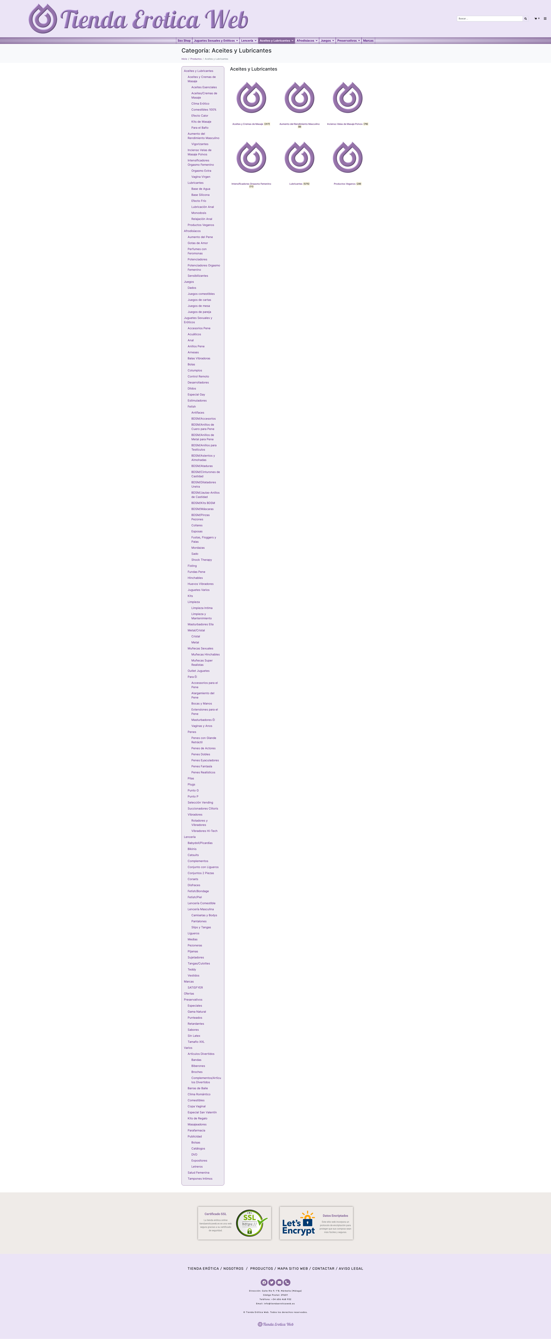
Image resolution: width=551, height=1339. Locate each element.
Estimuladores (197, 400)
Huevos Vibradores (201, 584)
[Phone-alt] (287, 1282)
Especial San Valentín (202, 1112)
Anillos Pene (196, 346)
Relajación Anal (201, 219)
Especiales (195, 1005)
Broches (196, 1072)
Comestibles (196, 1100)
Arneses (193, 352)
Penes (192, 732)
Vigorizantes (199, 144)
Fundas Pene (196, 572)
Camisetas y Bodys (204, 915)
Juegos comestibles (201, 294)
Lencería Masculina (201, 909)
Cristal (195, 636)
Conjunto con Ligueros (203, 867)
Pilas (191, 778)
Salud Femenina (198, 1172)
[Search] (525, 19)
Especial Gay (196, 394)
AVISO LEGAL (351, 1269)
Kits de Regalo (197, 1118)
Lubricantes (195, 182)
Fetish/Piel (195, 897)
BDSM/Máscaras (202, 509)
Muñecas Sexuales (200, 648)
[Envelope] (279, 1282)
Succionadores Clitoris (203, 808)
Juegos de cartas (199, 300)
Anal (191, 340)
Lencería (190, 837)
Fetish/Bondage (198, 891)
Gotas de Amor (198, 243)
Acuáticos (194, 334)
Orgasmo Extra (201, 170)
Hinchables (195, 578)
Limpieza (194, 602)
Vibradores (195, 814)
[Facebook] (264, 1282)
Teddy (192, 969)
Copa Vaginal (197, 1106)
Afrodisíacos (192, 231)
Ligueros (193, 933)
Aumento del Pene (200, 237)
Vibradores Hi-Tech (204, 831)
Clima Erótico (200, 103)
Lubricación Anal (202, 207)
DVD (194, 1154)
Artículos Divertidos (201, 1054)
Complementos (198, 861)
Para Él (192, 677)
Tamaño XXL (196, 1041)
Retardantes (196, 1023)
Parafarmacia (196, 1130)
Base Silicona (200, 195)
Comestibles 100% (203, 109)
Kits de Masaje (201, 121)
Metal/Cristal (196, 630)
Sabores (193, 1029)
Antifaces (197, 412)
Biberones (198, 1066)
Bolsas (195, 1142)
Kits (190, 596)
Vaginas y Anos (201, 726)
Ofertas (189, 993)
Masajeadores (197, 1124)
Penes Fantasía (201, 766)
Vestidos (193, 975)
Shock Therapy (201, 559)
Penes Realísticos (203, 772)
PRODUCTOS (261, 1269)
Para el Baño (199, 127)
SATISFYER (195, 987)
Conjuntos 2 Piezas (201, 873)
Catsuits (193, 855)
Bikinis (192, 849)
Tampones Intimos (200, 1178)
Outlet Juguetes (198, 671)
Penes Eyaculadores (205, 760)
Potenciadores (197, 259)
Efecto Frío (198, 201)
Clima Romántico (199, 1094)
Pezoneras (195, 945)
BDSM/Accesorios (203, 418)
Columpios (195, 370)
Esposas (196, 531)
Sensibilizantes (198, 275)
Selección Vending (200, 802)
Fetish (192, 406)
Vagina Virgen (200, 176)
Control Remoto (198, 376)
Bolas (191, 364)
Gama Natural (197, 1011)
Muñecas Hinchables (205, 654)
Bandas (196, 1060)
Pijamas (193, 951)
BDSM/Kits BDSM (203, 503)
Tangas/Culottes (199, 963)
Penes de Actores (203, 748)
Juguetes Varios (198, 590)
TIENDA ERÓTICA (203, 1269)
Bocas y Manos (201, 703)
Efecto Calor (199, 115)
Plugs (191, 784)
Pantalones (198, 921)
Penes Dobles (200, 754)
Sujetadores (196, 957)
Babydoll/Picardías (200, 843)
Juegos (189, 281)
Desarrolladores (198, 382)
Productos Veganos (201, 225)
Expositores (199, 1160)
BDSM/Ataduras (202, 466)
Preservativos (193, 999)
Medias (192, 939)
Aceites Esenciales (204, 87)
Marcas (189, 981)
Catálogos (198, 1148)
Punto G (193, 790)
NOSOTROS (233, 1269)
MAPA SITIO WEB (293, 1269)
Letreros (197, 1166)
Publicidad (195, 1136)
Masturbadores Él (203, 720)
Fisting (192, 566)
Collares (196, 525)
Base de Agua (200, 189)
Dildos (192, 388)
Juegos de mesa (199, 306)
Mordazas (198, 547)
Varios (188, 1048)
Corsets (193, 879)
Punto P (193, 796)
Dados (192, 287)
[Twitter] (271, 1282)
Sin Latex (194, 1035)
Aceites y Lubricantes (198, 71)
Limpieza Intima (202, 608)
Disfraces (194, 885)
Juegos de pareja (199, 312)
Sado (194, 553)
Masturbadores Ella (201, 624)
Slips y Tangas (201, 927)
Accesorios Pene (199, 328)
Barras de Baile (198, 1088)
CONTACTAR (323, 1269)
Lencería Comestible (202, 903)
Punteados (195, 1017)
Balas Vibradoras (199, 358)
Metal (195, 642)
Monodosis (198, 213)
